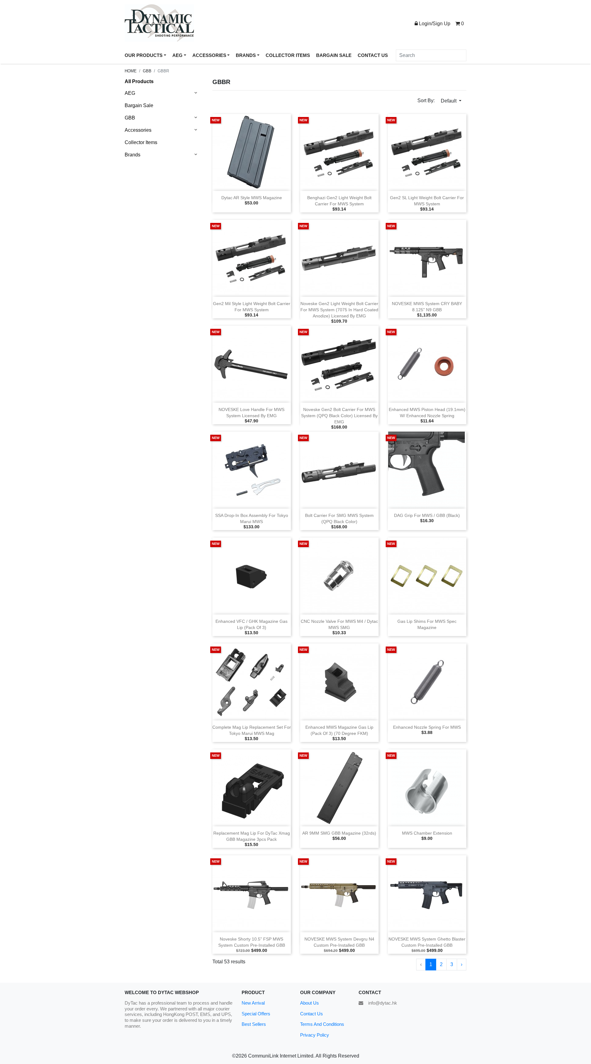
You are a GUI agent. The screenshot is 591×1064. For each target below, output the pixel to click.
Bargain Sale (139, 105)
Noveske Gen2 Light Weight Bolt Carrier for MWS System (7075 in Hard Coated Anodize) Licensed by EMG (339, 309)
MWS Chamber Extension (427, 833)
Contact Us (311, 1013)
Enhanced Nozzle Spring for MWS (427, 727)
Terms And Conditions (322, 1024)
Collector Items (141, 142)
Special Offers (256, 1013)
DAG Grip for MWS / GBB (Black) (427, 515)
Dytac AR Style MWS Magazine (251, 197)
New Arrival (253, 1003)
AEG (130, 93)
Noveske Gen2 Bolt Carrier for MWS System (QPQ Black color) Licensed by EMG (339, 415)
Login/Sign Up (434, 23)
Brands (132, 154)
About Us (309, 1003)
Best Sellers (254, 1024)
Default (449, 100)
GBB (147, 71)
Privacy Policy (314, 1035)
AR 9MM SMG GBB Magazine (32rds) (339, 833)
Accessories (138, 130)
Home (131, 71)
